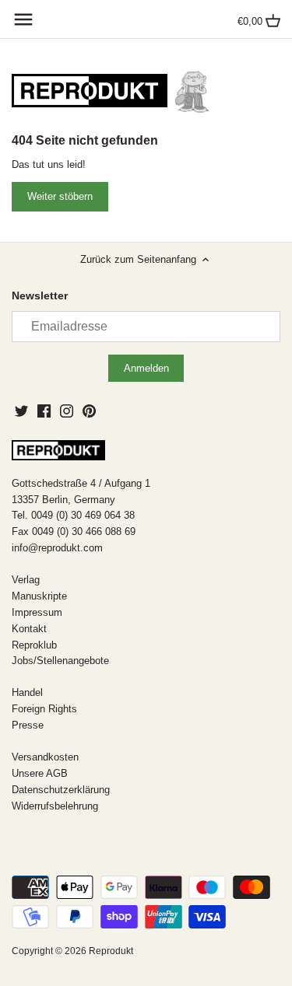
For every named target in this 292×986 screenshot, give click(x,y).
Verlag (26, 580)
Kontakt (29, 629)
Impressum (37, 612)
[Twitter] (21, 411)
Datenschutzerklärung (61, 789)
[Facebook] (44, 411)
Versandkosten (45, 757)
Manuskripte (39, 596)
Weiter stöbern (60, 196)
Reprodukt (111, 951)
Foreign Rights (44, 709)
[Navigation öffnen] (23, 19)
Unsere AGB (40, 773)
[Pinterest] (89, 411)
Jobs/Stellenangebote (60, 660)
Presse (28, 725)
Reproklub (34, 645)
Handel (27, 692)
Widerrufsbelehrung (55, 806)
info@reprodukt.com (57, 548)
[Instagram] (66, 411)
